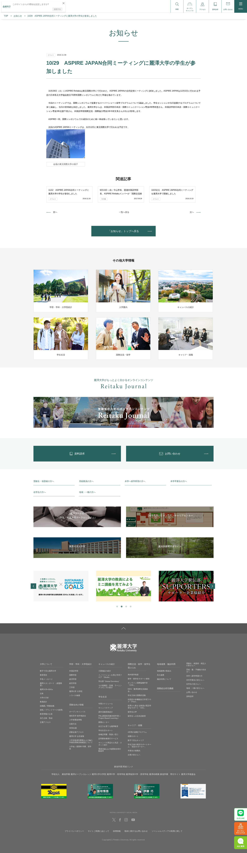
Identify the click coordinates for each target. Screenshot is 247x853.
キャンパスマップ (105, 708)
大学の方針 (44, 698)
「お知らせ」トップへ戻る (123, 231)
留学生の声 (132, 712)
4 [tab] (130, 606)
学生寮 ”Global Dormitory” (108, 681)
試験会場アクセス (76, 732)
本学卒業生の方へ (178, 481)
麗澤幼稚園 (154, 774)
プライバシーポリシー (74, 831)
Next (212, 586)
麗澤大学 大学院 (75, 691)
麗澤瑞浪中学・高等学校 (137, 774)
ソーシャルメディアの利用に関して (167, 831)
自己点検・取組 (46, 718)
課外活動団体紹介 (105, 712)
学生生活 (102, 697)
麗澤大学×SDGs (46, 689)
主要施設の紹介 (104, 671)
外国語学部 (73, 671)
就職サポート (133, 736)
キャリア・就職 (135, 725)
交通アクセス (45, 722)
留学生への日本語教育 (137, 716)
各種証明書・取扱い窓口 (108, 734)
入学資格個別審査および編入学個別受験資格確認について (81, 741)
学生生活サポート (105, 730)
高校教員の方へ (86, 481)
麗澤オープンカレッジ (81, 774)
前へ (55, 212)
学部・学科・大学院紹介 (80, 664)
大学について (46, 664)
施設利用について (164, 679)
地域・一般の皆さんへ (195, 688)
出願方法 (72, 724)
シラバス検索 (74, 695)
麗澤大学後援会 (188, 774)
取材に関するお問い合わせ (136, 831)
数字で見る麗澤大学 (48, 671)
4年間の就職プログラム (137, 732)
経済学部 (72, 679)
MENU (240, 9)
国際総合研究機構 (165, 688)
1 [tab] (117, 606)
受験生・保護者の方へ (43, 481)
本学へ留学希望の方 (194, 676)
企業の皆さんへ (134, 755)
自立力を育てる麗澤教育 (108, 726)
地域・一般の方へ (87, 492)
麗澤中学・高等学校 (116, 774)
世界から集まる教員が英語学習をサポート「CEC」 (139, 707)
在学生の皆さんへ (193, 684)
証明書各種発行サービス (108, 739)
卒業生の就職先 (134, 751)
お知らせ (18, 16)
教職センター (103, 722)
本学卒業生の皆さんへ (195, 680)
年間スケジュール (105, 704)
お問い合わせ (191, 692)
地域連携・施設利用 (166, 664)
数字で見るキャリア (136, 740)
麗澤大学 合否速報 (76, 736)
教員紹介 (43, 702)
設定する (57, 9)
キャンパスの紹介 (106, 664)
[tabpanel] (60, 586)
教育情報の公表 (46, 714)
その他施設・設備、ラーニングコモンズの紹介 (110, 686)
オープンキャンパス (77, 712)
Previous (33, 586)
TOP (6, 16)
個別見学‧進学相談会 (77, 716)
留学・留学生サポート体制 (138, 679)
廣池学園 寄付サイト (170, 774)
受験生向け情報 (76, 705)
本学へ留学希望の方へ (135, 481)
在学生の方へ (39, 492)
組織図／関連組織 (47, 706)
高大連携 (160, 675)
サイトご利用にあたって (98, 831)
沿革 (41, 693)
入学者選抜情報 (75, 720)
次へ (192, 212)
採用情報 (117, 831)
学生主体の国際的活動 (137, 695)
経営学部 (72, 683)
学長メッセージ (46, 679)
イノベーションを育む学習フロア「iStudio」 (110, 676)
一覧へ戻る (124, 212)
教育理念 (43, 675)
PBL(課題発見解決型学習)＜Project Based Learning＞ (109, 717)
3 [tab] (126, 606)
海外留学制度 (133, 675)
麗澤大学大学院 (99, 774)
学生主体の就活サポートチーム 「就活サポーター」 (139, 745)
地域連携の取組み (164, 671)
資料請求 (189, 696)
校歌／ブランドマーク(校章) (51, 710)
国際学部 (72, 675)
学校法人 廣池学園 (60, 774)
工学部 (72, 687)
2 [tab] (121, 606)
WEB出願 (73, 728)
